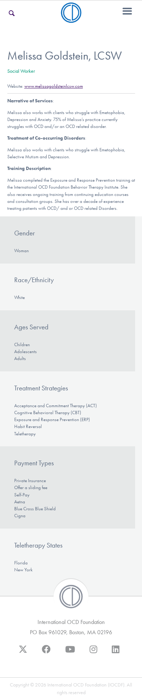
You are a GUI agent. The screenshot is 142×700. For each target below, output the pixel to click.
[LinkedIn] (115, 653)
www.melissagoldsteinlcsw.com (53, 86)
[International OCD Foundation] (71, 18)
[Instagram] (93, 653)
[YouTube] (70, 653)
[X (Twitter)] (23, 653)
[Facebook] (46, 653)
